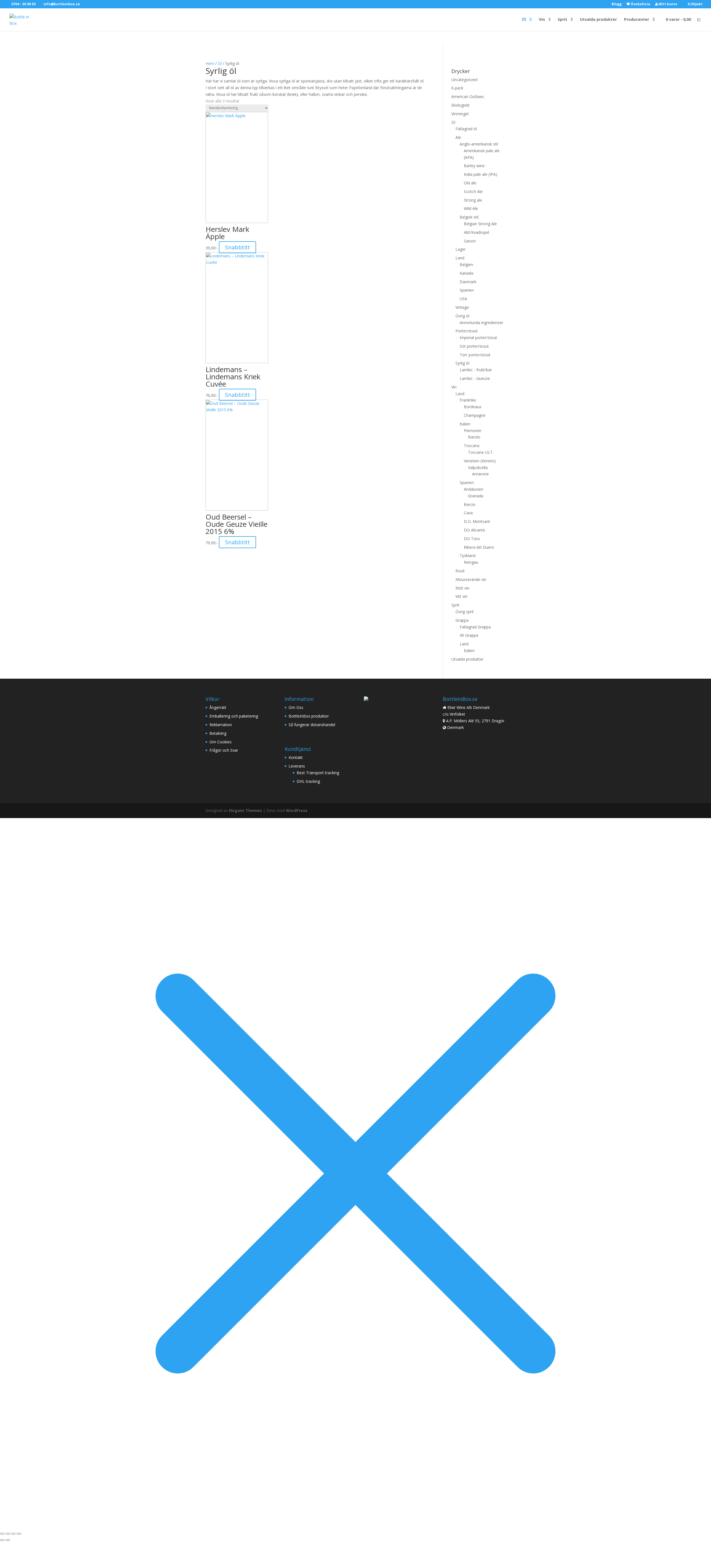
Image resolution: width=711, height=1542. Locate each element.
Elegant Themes (245, 810)
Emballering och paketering (233, 716)
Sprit (562, 19)
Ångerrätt (217, 707)
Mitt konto (667, 4)
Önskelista (640, 4)
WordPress (296, 810)
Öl (524, 19)
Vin (542, 19)
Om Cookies (220, 741)
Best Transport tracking (318, 772)
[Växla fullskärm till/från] (8, 1534)
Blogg (617, 4)
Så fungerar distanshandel (312, 724)
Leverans (297, 766)
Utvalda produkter (598, 19)
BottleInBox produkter (309, 716)
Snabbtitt (237, 247)
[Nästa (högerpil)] (8, 1540)
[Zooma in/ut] (2, 1534)
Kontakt (296, 757)
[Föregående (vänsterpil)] (2, 1540)
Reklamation (220, 724)
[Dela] (13, 1534)
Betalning (217, 733)
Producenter (636, 19)
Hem (210, 63)
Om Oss (296, 707)
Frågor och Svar (223, 750)
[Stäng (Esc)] (19, 1534)
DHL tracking (308, 781)
